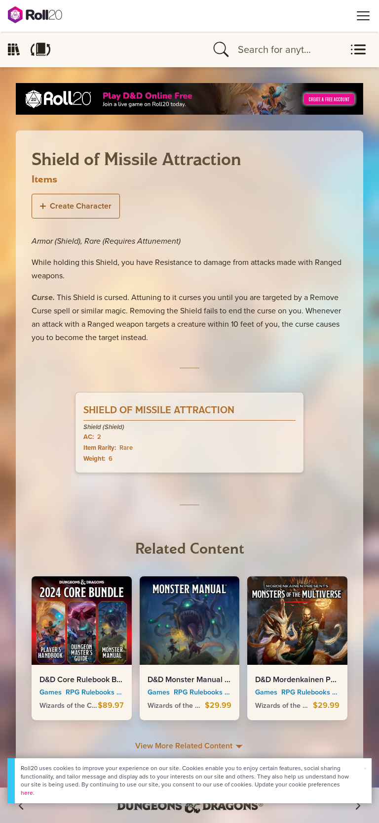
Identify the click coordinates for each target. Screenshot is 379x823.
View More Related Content (184, 745)
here (27, 792)
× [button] (365, 768)
